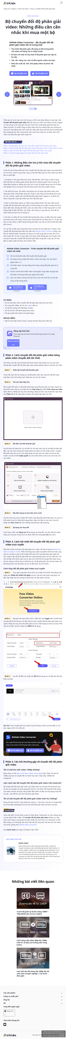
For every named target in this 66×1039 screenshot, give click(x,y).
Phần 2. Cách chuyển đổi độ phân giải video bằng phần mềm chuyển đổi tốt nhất (32, 148)
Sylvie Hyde (11, 830)
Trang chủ (6, 9)
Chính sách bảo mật (52, 1035)
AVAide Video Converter (43, 231)
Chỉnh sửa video (23, 9)
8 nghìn (29, 305)
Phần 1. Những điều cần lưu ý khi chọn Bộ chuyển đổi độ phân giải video (29, 146)
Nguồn (14, 9)
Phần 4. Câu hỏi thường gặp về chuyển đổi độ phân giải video (25, 153)
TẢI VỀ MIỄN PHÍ (20, 73)
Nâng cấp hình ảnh (21, 331)
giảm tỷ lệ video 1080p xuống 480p (29, 773)
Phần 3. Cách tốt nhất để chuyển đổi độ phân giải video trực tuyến (27, 151)
